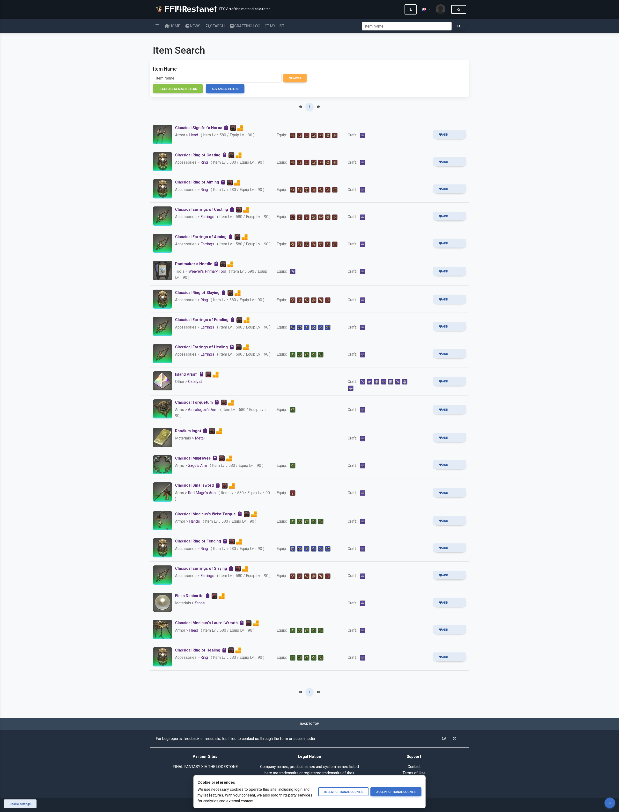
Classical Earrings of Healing (201, 347)
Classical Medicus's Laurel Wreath (206, 623)
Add (445, 134)
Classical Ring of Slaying (197, 292)
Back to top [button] (309, 723)
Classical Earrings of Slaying (201, 568)
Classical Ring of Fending (198, 541)
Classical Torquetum (194, 402)
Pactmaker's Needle (193, 264)
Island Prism (186, 374)
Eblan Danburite (189, 595)
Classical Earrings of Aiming (201, 236)
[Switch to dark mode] (411, 9)
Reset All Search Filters (178, 89)
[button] (426, 9)
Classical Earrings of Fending (201, 319)
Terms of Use (414, 773)
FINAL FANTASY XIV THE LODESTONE (205, 766)
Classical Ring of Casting (198, 155)
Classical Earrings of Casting (201, 209)
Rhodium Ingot (188, 431)
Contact (414, 766)
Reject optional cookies (343, 792)
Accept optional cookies (396, 792)
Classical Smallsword (194, 485)
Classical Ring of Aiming (197, 182)
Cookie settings (20, 804)
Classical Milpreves (193, 458)
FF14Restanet (189, 8)
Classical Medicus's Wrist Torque (205, 514)
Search (295, 78)
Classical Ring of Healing (197, 650)
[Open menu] (609, 802)
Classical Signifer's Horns (198, 127)
